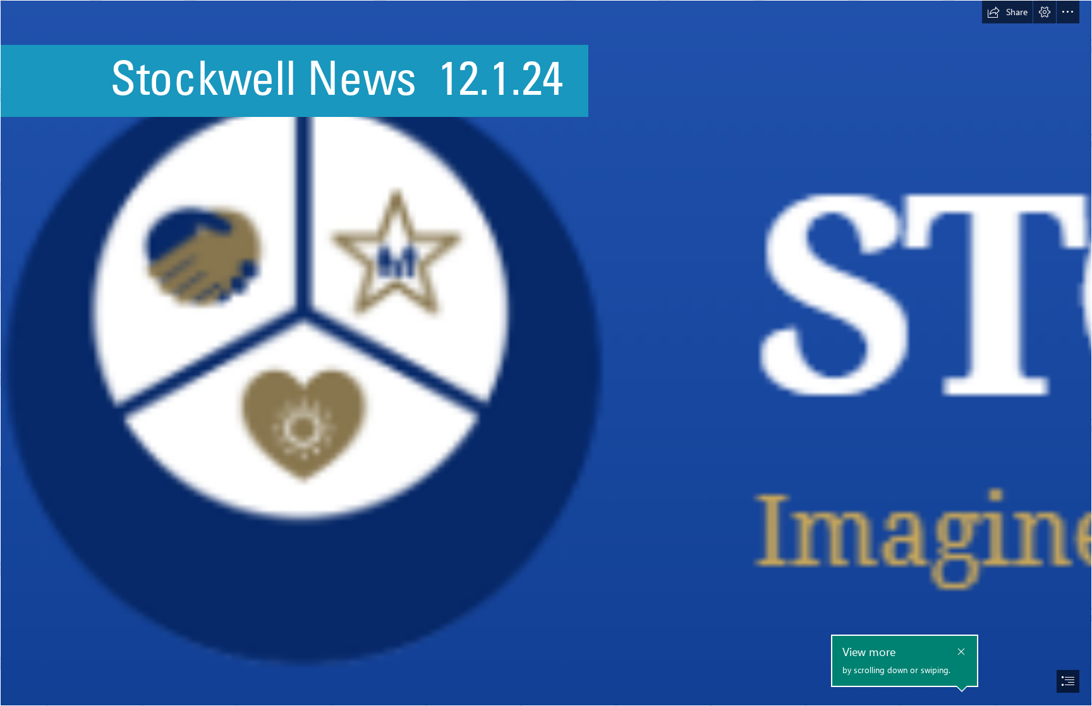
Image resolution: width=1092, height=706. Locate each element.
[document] (546, 353)
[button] (1007, 12)
